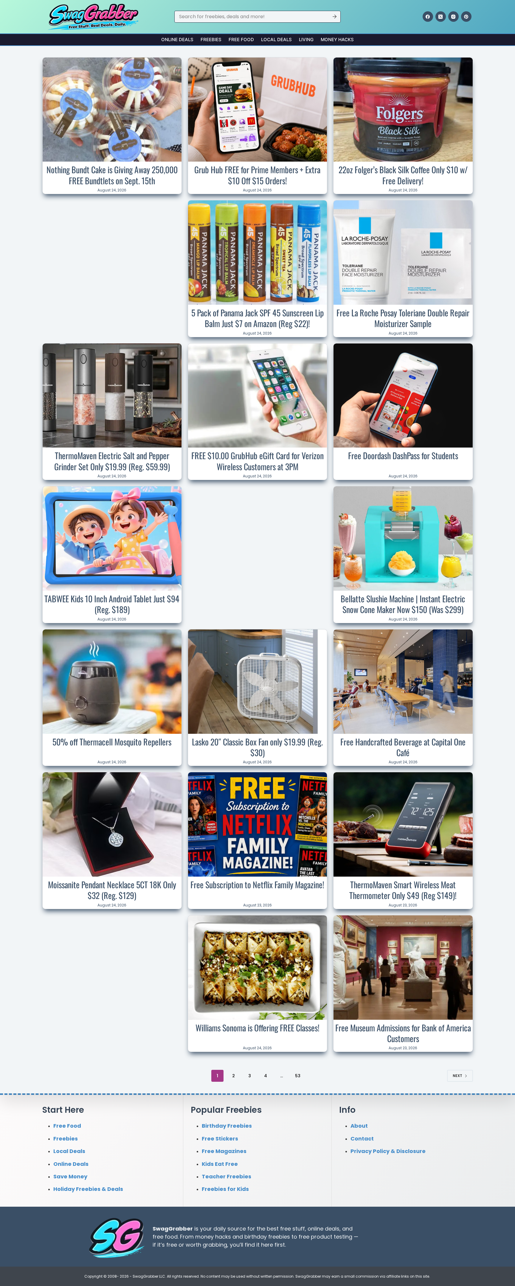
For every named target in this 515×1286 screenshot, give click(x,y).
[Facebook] (428, 16)
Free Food (241, 39)
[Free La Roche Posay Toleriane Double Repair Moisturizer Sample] (402, 252)
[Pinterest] (466, 16)
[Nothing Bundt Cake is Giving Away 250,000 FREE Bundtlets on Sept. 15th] (112, 110)
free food (165, 1236)
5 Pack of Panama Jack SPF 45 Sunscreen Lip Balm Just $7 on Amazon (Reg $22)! (257, 318)
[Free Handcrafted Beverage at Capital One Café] (402, 681)
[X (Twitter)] (440, 16)
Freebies (211, 39)
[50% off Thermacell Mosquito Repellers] (112, 681)
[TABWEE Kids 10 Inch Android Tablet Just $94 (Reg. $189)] (112, 538)
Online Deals (177, 39)
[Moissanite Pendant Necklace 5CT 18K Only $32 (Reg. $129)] (112, 824)
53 (297, 1076)
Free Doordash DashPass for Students (403, 455)
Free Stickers (220, 1138)
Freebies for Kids (225, 1189)
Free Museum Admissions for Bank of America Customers (403, 1033)
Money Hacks (337, 39)
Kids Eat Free (220, 1163)
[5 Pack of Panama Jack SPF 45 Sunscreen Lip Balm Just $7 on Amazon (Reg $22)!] (257, 252)
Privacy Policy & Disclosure (388, 1151)
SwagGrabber (173, 1228)
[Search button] (335, 17)
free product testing (325, 1236)
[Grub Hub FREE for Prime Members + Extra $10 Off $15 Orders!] (257, 110)
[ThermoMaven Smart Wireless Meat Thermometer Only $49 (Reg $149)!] (402, 824)
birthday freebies (267, 1236)
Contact (362, 1138)
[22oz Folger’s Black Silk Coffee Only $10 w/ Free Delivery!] (402, 110)
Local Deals (276, 39)
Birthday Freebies (227, 1125)
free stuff (292, 1228)
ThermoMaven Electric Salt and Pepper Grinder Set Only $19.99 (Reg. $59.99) (112, 460)
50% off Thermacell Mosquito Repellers (111, 742)
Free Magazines (224, 1151)
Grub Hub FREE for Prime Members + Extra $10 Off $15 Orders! (257, 174)
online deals (323, 1228)
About (359, 1125)
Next (457, 1075)
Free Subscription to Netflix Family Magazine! (257, 884)
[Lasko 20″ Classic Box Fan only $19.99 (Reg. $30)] (257, 681)
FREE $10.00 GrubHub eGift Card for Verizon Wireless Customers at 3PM (257, 460)
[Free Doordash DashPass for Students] (402, 395)
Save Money (70, 1176)
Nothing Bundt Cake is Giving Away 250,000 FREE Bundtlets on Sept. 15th (112, 174)
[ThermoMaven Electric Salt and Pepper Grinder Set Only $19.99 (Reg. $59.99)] (112, 395)
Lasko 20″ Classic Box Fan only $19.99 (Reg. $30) (257, 747)
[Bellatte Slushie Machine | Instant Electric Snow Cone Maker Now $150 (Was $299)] (402, 538)
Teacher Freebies (226, 1176)
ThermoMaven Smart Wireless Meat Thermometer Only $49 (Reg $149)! (403, 889)
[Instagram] (453, 16)
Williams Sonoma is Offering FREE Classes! (257, 1028)
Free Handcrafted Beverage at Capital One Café (403, 747)
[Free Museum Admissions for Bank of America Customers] (402, 967)
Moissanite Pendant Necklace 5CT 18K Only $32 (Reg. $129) (112, 889)
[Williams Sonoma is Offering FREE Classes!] (257, 967)
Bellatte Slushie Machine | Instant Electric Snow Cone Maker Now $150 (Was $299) (403, 603)
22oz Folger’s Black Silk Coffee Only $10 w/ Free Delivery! (403, 174)
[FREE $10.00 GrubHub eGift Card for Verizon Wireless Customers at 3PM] (257, 395)
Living (306, 39)
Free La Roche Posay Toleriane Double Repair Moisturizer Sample (402, 318)
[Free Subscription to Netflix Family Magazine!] (257, 824)
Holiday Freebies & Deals (88, 1189)
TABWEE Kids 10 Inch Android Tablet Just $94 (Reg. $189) (111, 603)
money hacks (213, 1236)
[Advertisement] (112, 239)
